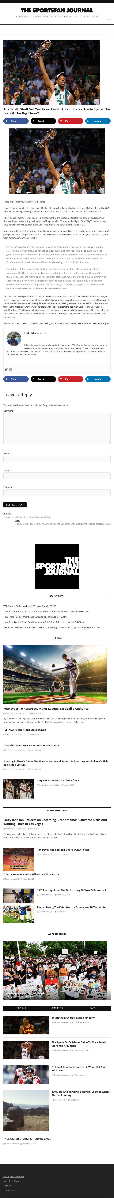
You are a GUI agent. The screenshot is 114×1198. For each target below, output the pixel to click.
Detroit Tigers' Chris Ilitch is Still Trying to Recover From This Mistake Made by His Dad (46, 611)
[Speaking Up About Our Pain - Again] (57, 970)
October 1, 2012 (83, 1075)
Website (7, 487)
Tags (92, 1008)
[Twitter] (6, 369)
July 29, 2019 (61, 912)
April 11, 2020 (61, 854)
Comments (57, 1008)
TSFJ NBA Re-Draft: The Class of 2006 (58, 780)
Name (7, 453)
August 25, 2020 (35, 734)
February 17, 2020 (63, 895)
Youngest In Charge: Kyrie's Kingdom (73, 1017)
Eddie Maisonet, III (45, 854)
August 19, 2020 (35, 769)
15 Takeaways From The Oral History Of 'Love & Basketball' (72, 890)
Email (6, 470)
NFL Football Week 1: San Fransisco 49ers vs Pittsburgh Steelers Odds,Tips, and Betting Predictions (51, 627)
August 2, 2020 (68, 785)
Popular (21, 1008)
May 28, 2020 (34, 829)
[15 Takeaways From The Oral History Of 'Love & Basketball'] (18, 895)
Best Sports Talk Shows (13, 1176)
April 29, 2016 (75, 1100)
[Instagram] (10, 369)
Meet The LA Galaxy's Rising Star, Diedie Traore (31, 745)
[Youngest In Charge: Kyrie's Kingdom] (26, 1017)
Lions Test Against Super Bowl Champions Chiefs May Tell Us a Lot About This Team (43, 622)
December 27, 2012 (29, 1144)
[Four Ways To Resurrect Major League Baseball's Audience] (57, 674)
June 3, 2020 (36, 997)
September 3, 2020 (36, 713)
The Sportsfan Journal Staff (15, 713)
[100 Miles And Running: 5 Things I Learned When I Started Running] (26, 1091)
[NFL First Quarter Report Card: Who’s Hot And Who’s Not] (26, 1067)
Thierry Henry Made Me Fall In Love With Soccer (31, 874)
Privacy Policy (10, 1190)
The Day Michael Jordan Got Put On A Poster (63, 849)
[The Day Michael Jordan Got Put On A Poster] (18, 859)
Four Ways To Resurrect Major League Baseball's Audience (46, 709)
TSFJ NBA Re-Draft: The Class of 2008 (24, 729)
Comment (8, 410)
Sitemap (7, 1185)
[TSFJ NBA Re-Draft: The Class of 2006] (18, 789)
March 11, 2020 (28, 879)
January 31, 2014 (83, 1050)
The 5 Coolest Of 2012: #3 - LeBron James (27, 1139)
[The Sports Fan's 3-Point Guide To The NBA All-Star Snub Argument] (26, 1042)
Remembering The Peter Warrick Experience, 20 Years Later (72, 907)
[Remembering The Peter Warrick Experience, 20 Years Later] (18, 914)
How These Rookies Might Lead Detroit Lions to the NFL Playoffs (35, 616)
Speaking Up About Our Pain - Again (25, 993)
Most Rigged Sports (12, 1181)
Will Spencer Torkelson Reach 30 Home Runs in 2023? (29, 606)
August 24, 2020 (35, 750)
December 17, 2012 (84, 1022)
